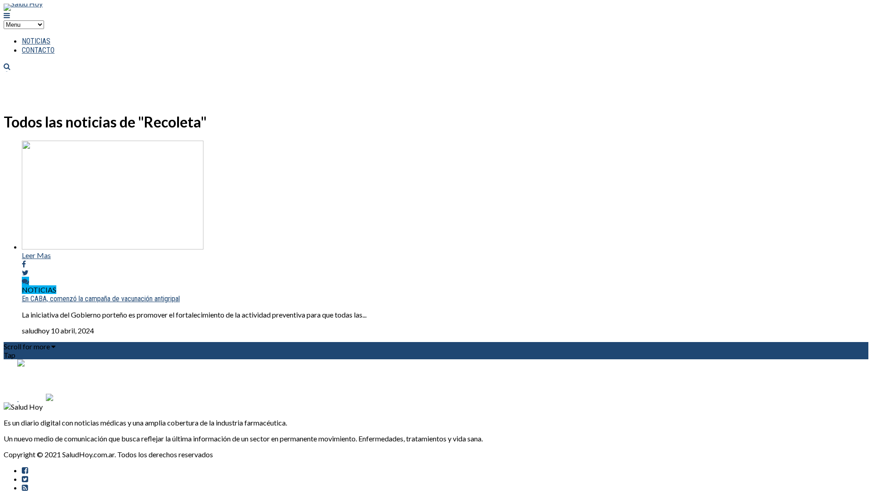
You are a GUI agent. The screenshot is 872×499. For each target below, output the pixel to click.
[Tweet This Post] (25, 272)
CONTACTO (38, 50)
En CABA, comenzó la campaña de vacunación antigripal (101, 298)
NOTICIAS (36, 41)
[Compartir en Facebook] (24, 263)
